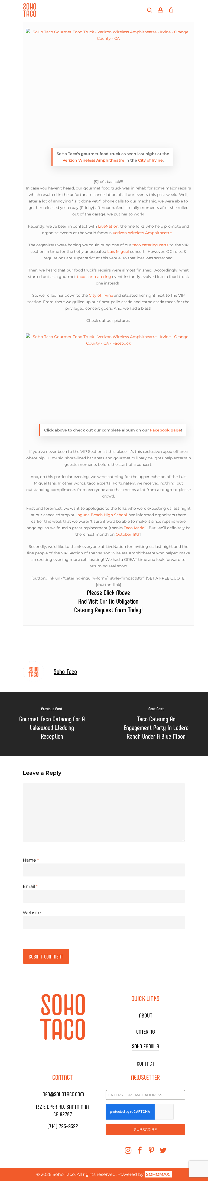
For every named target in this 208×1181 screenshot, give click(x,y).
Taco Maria (134, 527)
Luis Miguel (118, 251)
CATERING (145, 1031)
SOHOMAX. (158, 1174)
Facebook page (165, 430)
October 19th (128, 534)
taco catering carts (150, 245)
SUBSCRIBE (145, 1129)
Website (32, 912)
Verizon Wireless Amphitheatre (93, 160)
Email (30, 886)
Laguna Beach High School (101, 514)
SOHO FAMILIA (145, 1045)
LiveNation (108, 226)
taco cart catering (94, 276)
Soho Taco (65, 671)
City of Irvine (150, 160)
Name (31, 860)
